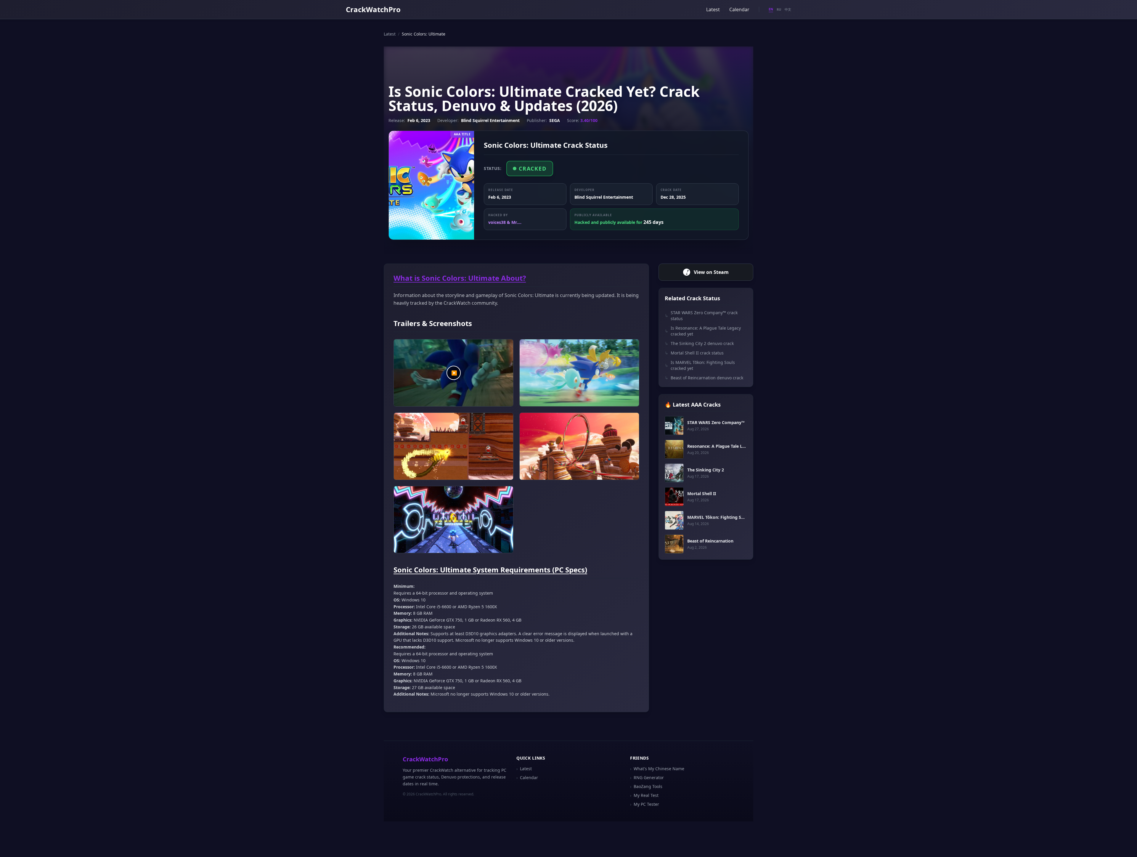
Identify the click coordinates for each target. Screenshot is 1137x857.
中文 (788, 9)
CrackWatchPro (373, 9)
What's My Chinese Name (657, 768)
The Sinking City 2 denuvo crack (699, 343)
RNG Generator (647, 777)
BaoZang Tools (646, 786)
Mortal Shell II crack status (694, 353)
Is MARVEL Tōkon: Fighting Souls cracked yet (700, 365)
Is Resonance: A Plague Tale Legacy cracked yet (703, 331)
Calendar (739, 9)
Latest (713, 9)
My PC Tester (644, 804)
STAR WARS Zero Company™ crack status (701, 315)
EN (771, 9)
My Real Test (644, 795)
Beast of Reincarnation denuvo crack (704, 378)
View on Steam (711, 272)
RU (779, 9)
